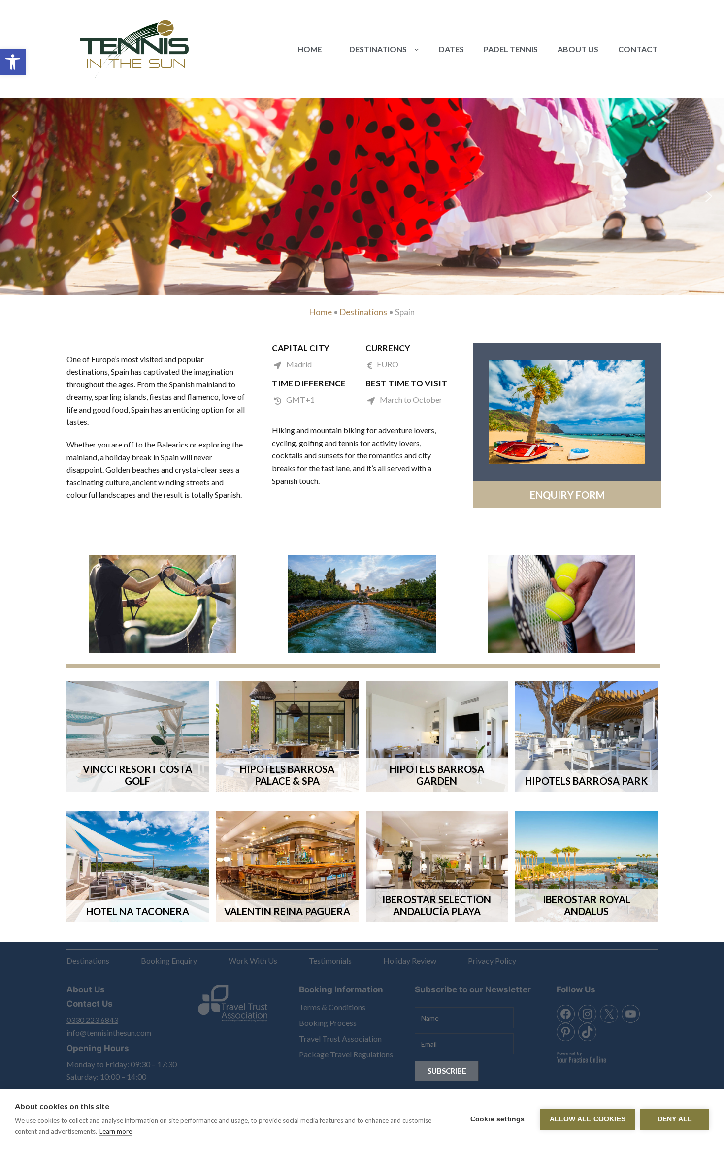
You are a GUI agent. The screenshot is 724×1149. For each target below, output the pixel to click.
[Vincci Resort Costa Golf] (137, 736)
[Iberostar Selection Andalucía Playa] (437, 736)
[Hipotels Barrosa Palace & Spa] (287, 736)
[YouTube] (631, 1014)
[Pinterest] (565, 1032)
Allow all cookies (587, 1119)
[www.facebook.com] (565, 1014)
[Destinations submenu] (416, 49)
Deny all (675, 1119)
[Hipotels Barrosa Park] (586, 736)
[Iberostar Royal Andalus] (586, 866)
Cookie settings (497, 1119)
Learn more (115, 1131)
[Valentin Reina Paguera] (287, 866)
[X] (609, 1014)
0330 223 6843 (92, 1019)
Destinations (363, 312)
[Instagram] (587, 1014)
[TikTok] (587, 1032)
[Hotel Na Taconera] (137, 866)
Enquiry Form (567, 495)
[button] (13, 62)
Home (320, 312)
